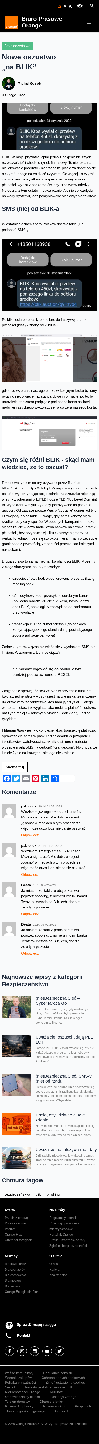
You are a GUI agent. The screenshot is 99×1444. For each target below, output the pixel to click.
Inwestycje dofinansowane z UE (49, 1387)
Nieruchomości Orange (22, 1392)
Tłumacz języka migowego (25, 1411)
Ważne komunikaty (19, 1373)
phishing (53, 1194)
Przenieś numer (16, 1223)
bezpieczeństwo (17, 1194)
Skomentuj (15, 767)
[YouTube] (47, 1351)
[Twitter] (59, 1351)
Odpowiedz (30, 835)
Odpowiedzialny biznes (22, 1397)
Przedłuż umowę (16, 1218)
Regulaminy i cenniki (64, 1218)
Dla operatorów (15, 1269)
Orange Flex (13, 1234)
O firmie (56, 1256)
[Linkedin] (34, 1351)
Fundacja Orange (63, 1397)
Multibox (56, 1392)
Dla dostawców (15, 1275)
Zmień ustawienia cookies (65, 1382)
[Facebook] (9, 1351)
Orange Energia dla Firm (22, 1292)
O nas (54, 1264)
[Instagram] (22, 1351)
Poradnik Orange (61, 1234)
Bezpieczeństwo (17, 46)
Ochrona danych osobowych (63, 1378)
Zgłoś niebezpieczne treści (68, 1246)
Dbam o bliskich (52, 1401)
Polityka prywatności (20, 1382)
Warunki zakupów (18, 1378)
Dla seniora (12, 1286)
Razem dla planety (19, 1406)
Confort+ (61, 1411)
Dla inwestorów (15, 1264)
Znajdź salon (58, 1275)
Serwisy (11, 1256)
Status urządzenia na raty (67, 1240)
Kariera (54, 1269)
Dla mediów (13, 1280)
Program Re (84, 1406)
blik (38, 1194)
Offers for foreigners (19, 1240)
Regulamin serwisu (57, 1373)
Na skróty (57, 1210)
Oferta (10, 1210)
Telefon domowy (17, 1401)
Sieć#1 (10, 1387)
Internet (10, 1229)
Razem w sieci (54, 1406)
